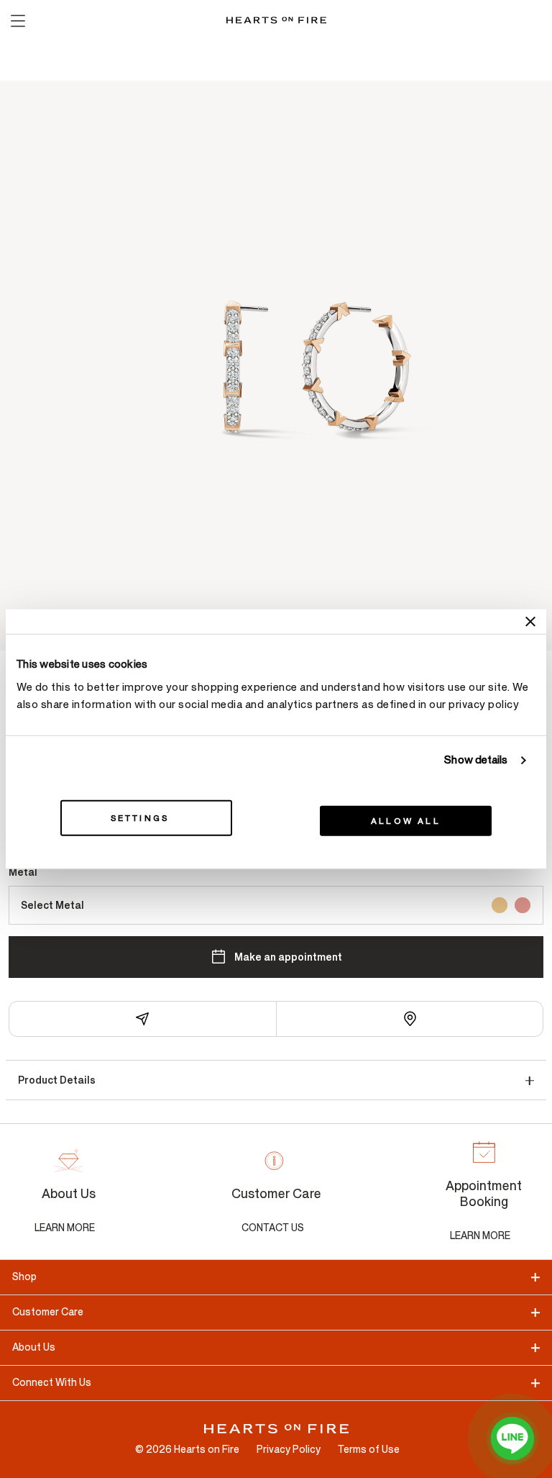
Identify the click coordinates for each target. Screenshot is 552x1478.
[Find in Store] (410, 1019)
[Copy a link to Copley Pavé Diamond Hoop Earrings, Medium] (143, 1019)
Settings (140, 817)
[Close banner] (530, 622)
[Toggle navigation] (17, 20)
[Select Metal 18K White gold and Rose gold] (522, 905)
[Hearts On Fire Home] (276, 20)
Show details (475, 760)
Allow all (406, 820)
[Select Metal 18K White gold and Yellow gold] (499, 905)
